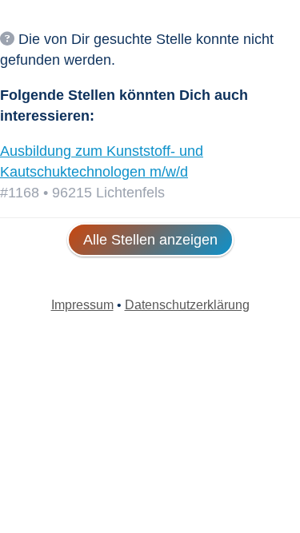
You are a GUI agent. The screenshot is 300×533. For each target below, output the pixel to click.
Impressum (82, 305)
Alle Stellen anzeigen (150, 240)
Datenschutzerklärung (187, 305)
